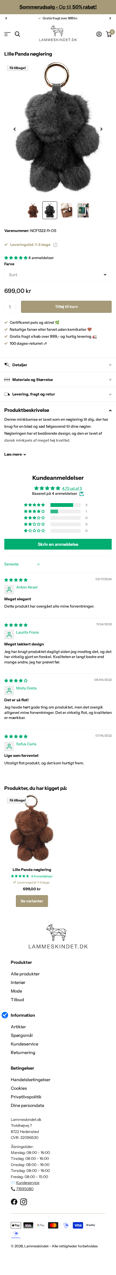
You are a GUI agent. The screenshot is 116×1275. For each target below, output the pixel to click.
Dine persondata (27, 1105)
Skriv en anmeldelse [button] (58, 544)
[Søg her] (17, 34)
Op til (58, 7)
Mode (16, 991)
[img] (16, 579)
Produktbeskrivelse (26, 410)
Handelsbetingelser (30, 1079)
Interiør (18, 982)
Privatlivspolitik (26, 1096)
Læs (13, 454)
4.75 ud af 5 (72, 488)
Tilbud (17, 999)
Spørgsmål (22, 1035)
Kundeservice (24, 1044)
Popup (55, 244)
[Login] (99, 34)
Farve (9, 263)
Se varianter (32, 901)
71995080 (24, 1188)
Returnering (23, 1052)
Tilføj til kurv (66, 306)
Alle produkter (25, 973)
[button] (6, 18)
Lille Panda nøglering (32, 869)
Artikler (18, 1026)
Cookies (19, 1088)
